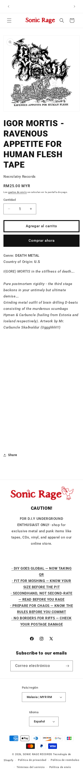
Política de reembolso (65, 760)
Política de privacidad (32, 760)
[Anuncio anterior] (8, 6)
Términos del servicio (31, 767)
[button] (9, 20)
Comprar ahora (42, 241)
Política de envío (60, 767)
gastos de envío (17, 192)
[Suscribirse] (67, 666)
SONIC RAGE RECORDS (38, 754)
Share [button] (12, 455)
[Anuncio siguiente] (74, 6)
